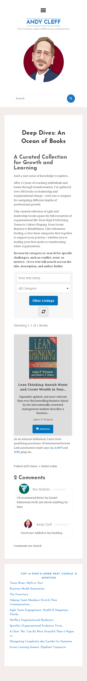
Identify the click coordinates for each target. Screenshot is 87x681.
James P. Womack (43, 419)
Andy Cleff (43, 22)
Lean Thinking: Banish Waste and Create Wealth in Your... (43, 386)
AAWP (58, 448)
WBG (17, 452)
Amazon (44, 429)
